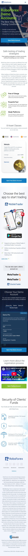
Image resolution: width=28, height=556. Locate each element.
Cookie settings (21, 467)
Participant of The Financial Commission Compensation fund (17, 435)
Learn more (4, 258)
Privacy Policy (6, 467)
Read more (6, 161)
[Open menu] (25, 2)
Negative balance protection (15, 426)
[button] (6, 2)
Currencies (16, 136)
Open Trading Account (14, 386)
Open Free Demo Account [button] (14, 180)
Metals (6, 136)
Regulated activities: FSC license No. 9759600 (16, 417)
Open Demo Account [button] (14, 40)
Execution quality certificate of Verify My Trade (16, 443)
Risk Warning (13, 467)
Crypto (25, 136)
